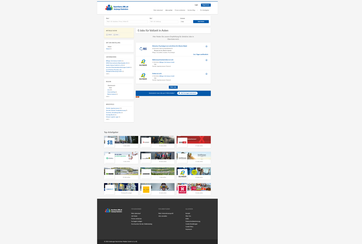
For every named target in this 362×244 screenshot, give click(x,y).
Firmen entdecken (180, 10)
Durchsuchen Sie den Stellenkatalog (141, 224)
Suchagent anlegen (136, 221)
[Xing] (108, 217)
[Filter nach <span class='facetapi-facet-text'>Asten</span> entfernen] (114, 35)
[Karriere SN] (117, 7)
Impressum (189, 229)
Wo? (151, 18)
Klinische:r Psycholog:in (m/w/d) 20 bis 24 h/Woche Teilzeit (169, 46)
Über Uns (188, 216)
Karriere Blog (191, 10)
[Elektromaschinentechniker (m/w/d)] (143, 62)
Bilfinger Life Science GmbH (166, 62)
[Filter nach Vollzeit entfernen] (107, 46)
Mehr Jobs (173, 87)
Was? (107, 18)
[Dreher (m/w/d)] (143, 76)
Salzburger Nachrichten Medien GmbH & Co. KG (123, 241)
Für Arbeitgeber (204, 10)
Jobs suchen (168, 10)
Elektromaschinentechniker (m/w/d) (162, 60)
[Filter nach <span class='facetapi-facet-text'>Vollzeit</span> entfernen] (107, 35)
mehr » (108, 73)
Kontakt (188, 213)
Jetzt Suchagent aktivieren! (188, 93)
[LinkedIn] (111, 217)
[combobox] (127, 21)
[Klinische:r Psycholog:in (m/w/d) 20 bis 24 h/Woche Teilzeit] (143, 48)
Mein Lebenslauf (158, 10)
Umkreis (182, 18)
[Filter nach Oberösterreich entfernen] (107, 85)
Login (196, 5)
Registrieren (205, 5)
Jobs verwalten (162, 216)
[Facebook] (105, 217)
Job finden (134, 216)
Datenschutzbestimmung (193, 221)
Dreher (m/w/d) (156, 73)
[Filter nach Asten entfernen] (108, 87)
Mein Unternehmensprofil (165, 213)
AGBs (187, 218)
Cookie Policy (189, 226)
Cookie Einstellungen (191, 224)
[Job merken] (207, 46)
